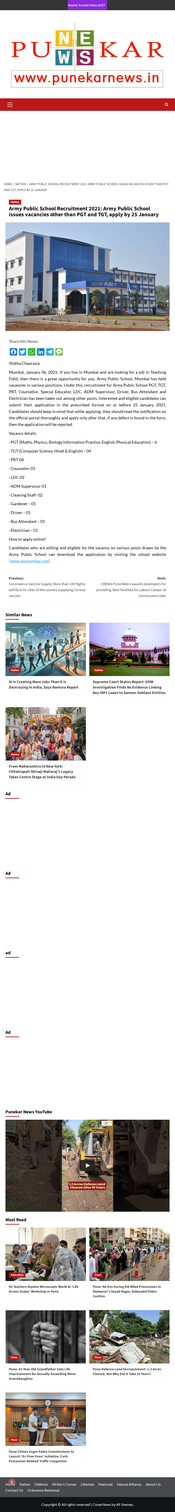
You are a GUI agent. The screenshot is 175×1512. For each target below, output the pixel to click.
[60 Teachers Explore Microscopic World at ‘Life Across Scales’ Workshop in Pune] (45, 1254)
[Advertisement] (87, 145)
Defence (41, 1484)
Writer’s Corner (64, 1484)
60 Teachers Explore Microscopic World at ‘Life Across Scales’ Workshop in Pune (43, 1289)
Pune (98, 1275)
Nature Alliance (129, 1484)
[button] (10, 104)
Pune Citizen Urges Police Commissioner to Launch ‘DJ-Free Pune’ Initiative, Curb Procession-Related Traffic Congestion (41, 1456)
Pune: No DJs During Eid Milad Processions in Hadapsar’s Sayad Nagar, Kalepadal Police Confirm (127, 1291)
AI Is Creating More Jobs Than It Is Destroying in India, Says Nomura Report (44, 684)
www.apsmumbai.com (29, 560)
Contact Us (14, 1490)
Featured (105, 1484)
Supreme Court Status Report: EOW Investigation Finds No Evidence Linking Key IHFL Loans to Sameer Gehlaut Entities (129, 687)
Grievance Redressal (43, 1490)
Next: (131, 587)
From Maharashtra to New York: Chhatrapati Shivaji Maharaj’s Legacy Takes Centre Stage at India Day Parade (42, 772)
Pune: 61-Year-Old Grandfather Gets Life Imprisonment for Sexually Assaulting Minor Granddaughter (42, 1374)
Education (17, 1275)
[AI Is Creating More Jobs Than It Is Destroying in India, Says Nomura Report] (45, 649)
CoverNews (102, 1504)
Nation (15, 202)
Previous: (47, 587)
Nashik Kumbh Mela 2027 (86, 5)
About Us (153, 1484)
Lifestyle (87, 1484)
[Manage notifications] (11, 1482)
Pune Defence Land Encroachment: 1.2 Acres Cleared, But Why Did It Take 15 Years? (127, 1371)
